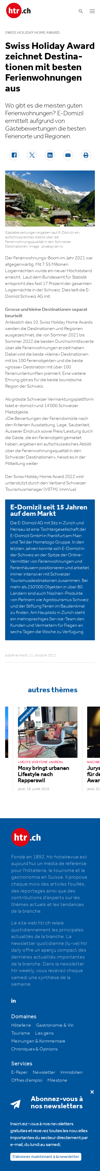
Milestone (57, 1080)
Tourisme (20, 1033)
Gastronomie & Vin (55, 1025)
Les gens (44, 1033)
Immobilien (72, 1072)
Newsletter (44, 1072)
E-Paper (19, 1072)
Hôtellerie (21, 1025)
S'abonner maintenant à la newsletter (45, 1157)
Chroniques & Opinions (34, 1049)
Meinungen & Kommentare (38, 1041)
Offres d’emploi (26, 1080)
